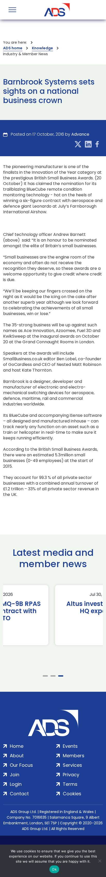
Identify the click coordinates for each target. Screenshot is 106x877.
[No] (99, 860)
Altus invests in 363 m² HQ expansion (53, 607)
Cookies (72, 793)
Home (16, 746)
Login (16, 784)
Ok (54, 869)
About (17, 755)
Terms (70, 784)
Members (73, 755)
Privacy (71, 774)
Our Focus (21, 765)
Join (14, 774)
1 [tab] (45, 676)
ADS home (12, 48)
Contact (19, 793)
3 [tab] (60, 676)
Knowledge (42, 48)
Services (72, 765)
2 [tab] (53, 676)
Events (70, 746)
